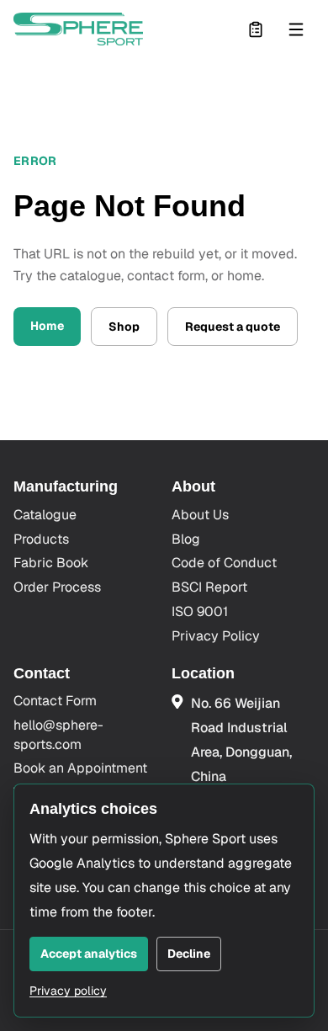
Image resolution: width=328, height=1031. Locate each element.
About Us (200, 514)
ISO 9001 (200, 611)
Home (47, 325)
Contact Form (55, 700)
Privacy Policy (216, 636)
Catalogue (45, 514)
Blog (186, 539)
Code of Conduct (224, 562)
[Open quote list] (255, 29)
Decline (188, 953)
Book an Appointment (80, 768)
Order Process (57, 587)
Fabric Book (50, 562)
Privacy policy (68, 990)
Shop (124, 326)
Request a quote (232, 326)
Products (41, 539)
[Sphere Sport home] (78, 29)
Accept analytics (88, 953)
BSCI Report (209, 587)
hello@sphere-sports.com (58, 734)
